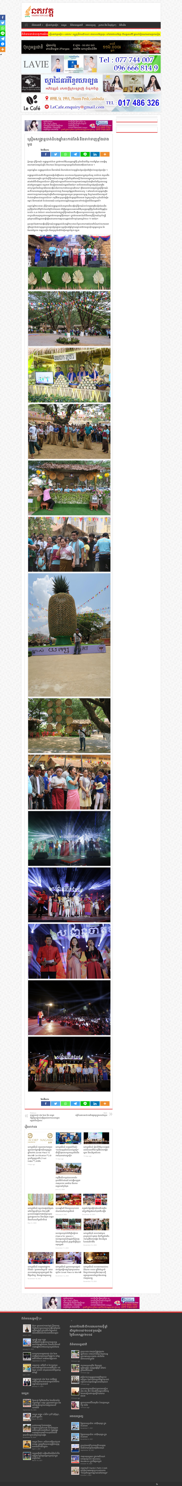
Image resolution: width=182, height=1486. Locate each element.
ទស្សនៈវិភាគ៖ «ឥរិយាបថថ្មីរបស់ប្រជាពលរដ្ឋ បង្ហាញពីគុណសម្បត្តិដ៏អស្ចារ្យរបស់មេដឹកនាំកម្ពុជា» (46, 1444)
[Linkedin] (95, 154)
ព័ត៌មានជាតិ (36, 25)
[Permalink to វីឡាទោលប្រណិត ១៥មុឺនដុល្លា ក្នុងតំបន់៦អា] (75, 1426)
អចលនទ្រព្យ (91, 25)
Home (26, 25)
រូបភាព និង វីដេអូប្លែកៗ (107, 25)
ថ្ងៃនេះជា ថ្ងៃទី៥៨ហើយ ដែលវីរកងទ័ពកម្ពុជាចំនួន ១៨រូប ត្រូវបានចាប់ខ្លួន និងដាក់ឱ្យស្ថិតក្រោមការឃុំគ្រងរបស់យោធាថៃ (46, 1404)
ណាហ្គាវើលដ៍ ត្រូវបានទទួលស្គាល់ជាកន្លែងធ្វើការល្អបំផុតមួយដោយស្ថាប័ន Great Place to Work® (68, 1270)
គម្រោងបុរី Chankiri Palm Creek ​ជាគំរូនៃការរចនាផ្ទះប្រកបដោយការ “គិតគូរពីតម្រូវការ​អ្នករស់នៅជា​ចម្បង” (94, 1470)
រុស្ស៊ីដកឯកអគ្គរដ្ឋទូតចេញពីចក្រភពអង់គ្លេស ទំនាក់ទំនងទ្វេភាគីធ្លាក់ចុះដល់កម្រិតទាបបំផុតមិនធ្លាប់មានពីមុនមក (94, 1379)
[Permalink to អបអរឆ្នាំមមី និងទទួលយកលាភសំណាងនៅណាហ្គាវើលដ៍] (68, 1199)
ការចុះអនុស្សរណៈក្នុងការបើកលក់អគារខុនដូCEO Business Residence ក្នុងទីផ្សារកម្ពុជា (92, 1458)
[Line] (85, 154)
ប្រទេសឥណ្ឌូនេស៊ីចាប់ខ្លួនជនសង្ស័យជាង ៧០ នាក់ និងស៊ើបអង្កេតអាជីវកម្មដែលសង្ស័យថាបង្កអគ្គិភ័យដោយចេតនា (94, 1392)
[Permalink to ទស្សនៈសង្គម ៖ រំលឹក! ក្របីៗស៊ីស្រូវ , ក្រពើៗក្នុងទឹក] (27, 1417)
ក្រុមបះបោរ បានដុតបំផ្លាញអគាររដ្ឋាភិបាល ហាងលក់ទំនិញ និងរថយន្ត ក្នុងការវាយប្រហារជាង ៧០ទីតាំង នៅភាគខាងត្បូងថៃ (94, 1355)
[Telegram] (75, 154)
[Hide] (1, 54)
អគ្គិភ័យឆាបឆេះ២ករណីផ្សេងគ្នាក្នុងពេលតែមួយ (91, 1114)
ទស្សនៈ (64, 25)
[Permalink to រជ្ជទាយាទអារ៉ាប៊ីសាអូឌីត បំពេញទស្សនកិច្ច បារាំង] (75, 1405)
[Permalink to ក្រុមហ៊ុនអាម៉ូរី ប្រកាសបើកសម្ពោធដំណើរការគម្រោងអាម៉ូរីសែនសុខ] (75, 1448)
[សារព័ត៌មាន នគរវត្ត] (39, 15)
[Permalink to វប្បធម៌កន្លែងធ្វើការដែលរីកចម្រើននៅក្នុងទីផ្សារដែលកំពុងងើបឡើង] (95, 1199)
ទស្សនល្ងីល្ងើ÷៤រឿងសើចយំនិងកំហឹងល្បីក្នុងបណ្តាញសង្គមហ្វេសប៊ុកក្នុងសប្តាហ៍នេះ (46, 1455)
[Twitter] (55, 154)
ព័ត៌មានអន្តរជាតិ (76, 25)
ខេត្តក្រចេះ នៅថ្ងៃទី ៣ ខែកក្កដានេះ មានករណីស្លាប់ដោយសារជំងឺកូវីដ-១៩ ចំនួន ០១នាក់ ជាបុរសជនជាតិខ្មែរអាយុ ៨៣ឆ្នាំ (46, 1369)
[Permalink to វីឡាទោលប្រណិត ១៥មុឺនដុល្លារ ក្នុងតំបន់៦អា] (75, 1437)
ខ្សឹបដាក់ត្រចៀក (52, 25)
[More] (105, 154)
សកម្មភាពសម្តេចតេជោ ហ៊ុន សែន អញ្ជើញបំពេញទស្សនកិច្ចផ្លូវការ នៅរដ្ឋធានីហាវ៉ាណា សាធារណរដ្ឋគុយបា (46, 1356)
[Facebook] (45, 154)
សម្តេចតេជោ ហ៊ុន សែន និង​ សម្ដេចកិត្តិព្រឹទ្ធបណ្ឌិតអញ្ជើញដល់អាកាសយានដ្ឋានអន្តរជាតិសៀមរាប (45, 1117)
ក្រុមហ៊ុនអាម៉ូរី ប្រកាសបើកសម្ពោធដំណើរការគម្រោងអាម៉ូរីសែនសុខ (93, 1446)
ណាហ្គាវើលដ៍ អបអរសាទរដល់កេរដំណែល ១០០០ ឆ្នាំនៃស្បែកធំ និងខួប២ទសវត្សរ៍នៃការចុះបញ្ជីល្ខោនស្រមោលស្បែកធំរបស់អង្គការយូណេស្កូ (95, 1272)
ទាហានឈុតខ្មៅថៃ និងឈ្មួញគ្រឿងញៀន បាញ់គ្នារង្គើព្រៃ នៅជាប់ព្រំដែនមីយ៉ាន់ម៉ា (93, 1367)
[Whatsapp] (65, 154)
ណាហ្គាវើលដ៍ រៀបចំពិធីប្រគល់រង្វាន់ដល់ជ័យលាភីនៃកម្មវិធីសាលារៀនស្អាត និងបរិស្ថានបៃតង (96, 1150)
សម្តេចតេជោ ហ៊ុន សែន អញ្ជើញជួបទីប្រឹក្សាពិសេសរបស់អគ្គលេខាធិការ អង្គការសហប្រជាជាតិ (45, 1381)
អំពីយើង (122, 25)
